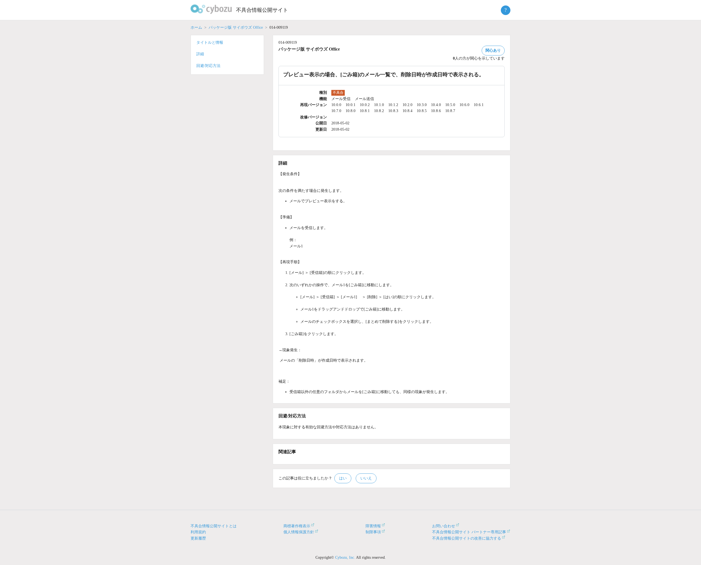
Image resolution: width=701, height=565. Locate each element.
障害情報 (373, 526)
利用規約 (198, 532)
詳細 (200, 54)
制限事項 (373, 532)
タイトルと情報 (209, 42)
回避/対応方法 (208, 66)
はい (343, 478)
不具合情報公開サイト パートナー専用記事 (469, 532)
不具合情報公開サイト (262, 10)
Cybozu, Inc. (345, 557)
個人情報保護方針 (298, 532)
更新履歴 (198, 538)
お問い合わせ (443, 526)
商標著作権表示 (296, 526)
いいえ (366, 478)
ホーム (196, 27)
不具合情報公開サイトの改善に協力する (466, 538)
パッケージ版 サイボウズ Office (236, 27)
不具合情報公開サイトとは (214, 526)
